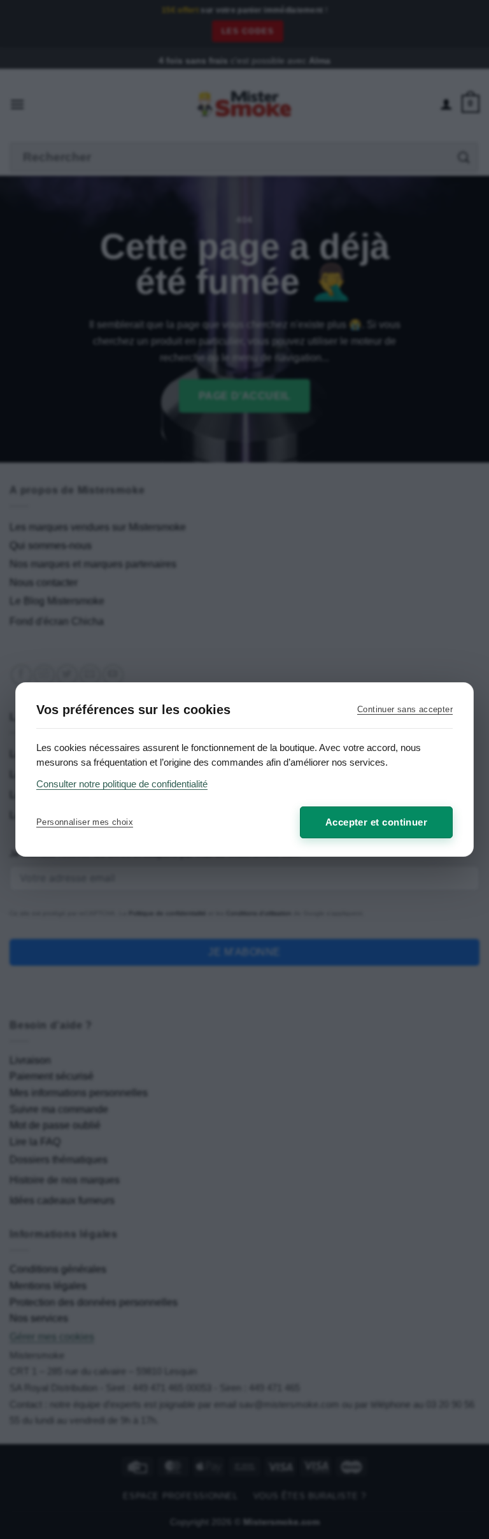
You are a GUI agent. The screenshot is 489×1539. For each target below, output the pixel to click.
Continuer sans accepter (405, 709)
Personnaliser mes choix (84, 822)
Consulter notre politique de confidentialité (122, 783)
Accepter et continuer (376, 822)
